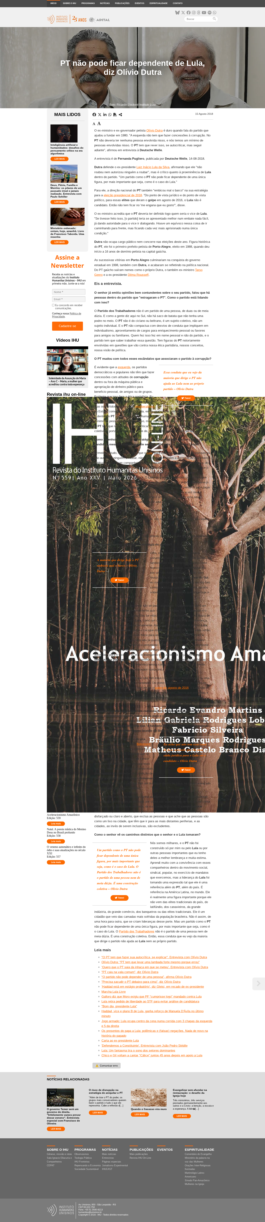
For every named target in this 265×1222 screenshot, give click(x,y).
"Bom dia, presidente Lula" (119, 1006)
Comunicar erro (106, 1065)
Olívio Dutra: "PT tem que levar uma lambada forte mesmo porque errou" (150, 962)
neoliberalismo (144, 406)
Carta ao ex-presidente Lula (120, 1040)
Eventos (139, 3)
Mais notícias (109, 1154)
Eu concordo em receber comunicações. (69, 307)
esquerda (124, 367)
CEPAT (50, 1165)
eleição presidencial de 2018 (123, 195)
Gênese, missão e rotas (59, 1154)
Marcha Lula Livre (113, 991)
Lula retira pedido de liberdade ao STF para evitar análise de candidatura (150, 1001)
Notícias (105, 3)
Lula (149, 453)
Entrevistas (108, 1158)
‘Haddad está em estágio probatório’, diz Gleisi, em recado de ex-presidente (152, 986)
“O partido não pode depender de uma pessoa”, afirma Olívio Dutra (146, 977)
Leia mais (56, 823)
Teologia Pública (83, 1158)
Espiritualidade (158, 3)
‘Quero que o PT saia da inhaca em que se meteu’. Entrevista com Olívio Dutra (154, 967)
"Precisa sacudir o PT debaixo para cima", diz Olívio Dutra (140, 982)
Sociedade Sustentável (86, 1169)
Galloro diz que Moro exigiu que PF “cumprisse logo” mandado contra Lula (151, 996)
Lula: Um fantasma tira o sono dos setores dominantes (138, 1050)
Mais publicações (139, 1154)
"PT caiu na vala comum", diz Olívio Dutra (129, 972)
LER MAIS (59, 159)
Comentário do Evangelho (198, 1154)
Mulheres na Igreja (194, 1184)
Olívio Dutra (154, 130)
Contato (178, 3)
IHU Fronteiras (82, 1161)
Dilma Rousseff (138, 275)
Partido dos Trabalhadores (136, 931)
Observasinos (81, 1154)
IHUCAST (107, 1169)
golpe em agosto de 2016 (172, 687)
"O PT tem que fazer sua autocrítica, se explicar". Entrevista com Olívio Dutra (154, 957)
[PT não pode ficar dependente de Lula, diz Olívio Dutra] (120, 115)
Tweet (187, 398)
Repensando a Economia (87, 1165)
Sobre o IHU (69, 3)
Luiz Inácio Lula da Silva (152, 167)
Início (53, 3)
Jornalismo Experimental (115, 1165)
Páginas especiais (111, 1161)
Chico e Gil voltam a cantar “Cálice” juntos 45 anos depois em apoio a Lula (151, 1055)
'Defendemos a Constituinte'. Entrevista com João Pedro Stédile (144, 1045)
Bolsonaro (143, 744)
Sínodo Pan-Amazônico (197, 1180)
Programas (88, 3)
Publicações (122, 3)
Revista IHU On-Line (140, 1158)
